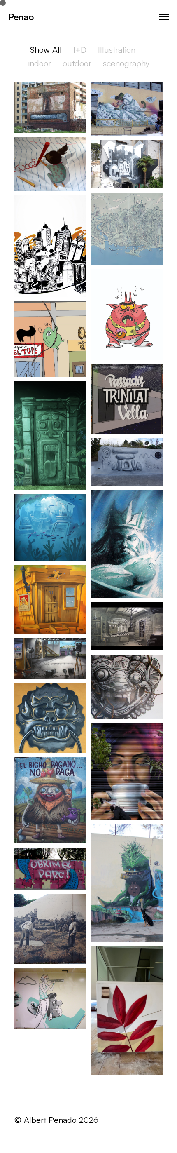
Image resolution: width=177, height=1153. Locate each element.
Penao (21, 16)
